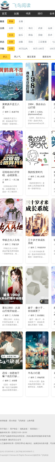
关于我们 (3, 429)
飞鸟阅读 (21, 421)
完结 (30, 42)
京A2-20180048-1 (7, 451)
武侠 (40, 28)
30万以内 (23, 48)
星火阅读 (12, 421)
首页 (4, 13)
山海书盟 (30, 421)
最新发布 (46, 56)
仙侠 (50, 28)
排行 (40, 13)
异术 (50, 35)
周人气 (17, 56)
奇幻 (30, 28)
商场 (30, 35)
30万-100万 (38, 48)
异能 (40, 35)
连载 (21, 42)
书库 (28, 13)
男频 (11, 21)
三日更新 (42, 42)
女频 (16, 13)
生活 (11, 35)
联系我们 (34, 429)
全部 (11, 28)
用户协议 (13, 429)
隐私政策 (24, 429)
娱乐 (21, 35)
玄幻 (21, 28)
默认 (5, 56)
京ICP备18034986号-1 (24, 451)
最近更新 (31, 56)
